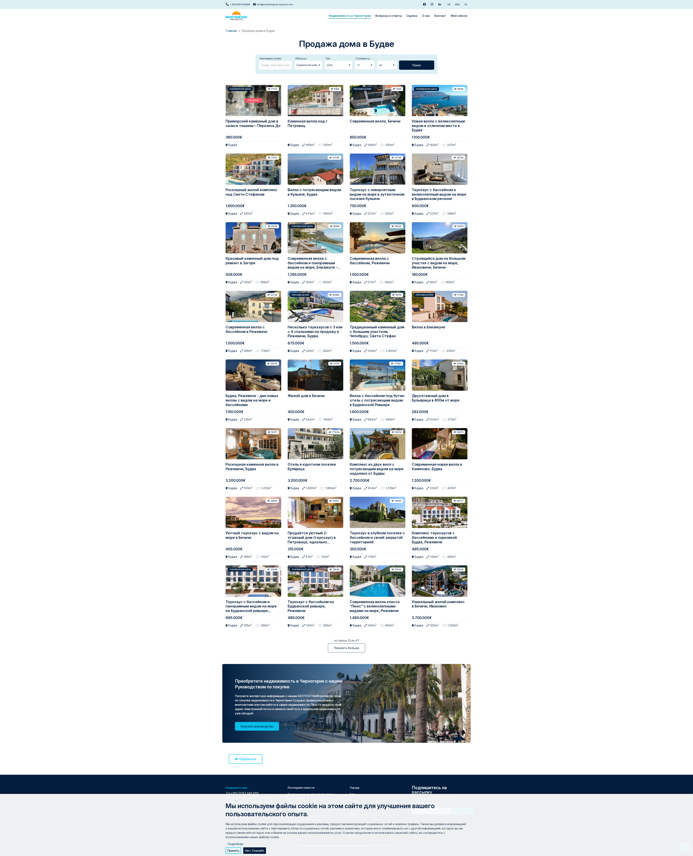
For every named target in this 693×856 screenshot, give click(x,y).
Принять (233, 850)
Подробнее (235, 844)
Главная (231, 31)
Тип (327, 58)
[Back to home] (236, 15)
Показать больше (346, 648)
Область (300, 58)
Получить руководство (257, 726)
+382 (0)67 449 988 (244, 793)
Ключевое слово (270, 58)
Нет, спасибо (254, 850)
